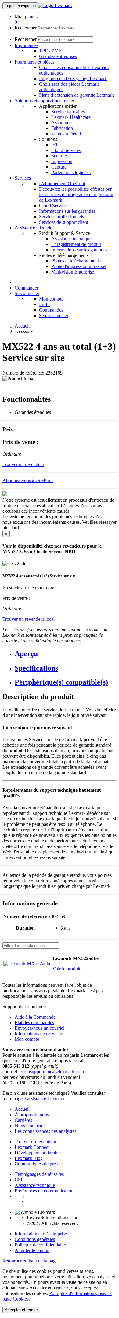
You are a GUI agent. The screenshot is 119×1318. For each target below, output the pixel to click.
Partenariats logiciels (71, 172)
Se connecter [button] (27, 293)
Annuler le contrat (32, 1250)
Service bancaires (68, 111)
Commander (26, 287)
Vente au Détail (66, 133)
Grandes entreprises (58, 56)
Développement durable (38, 1152)
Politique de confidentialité (40, 1244)
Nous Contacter (30, 1125)
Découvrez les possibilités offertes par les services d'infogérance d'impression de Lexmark (76, 194)
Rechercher (26, 27)
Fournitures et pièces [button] (34, 61)
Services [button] (23, 178)
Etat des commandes (34, 1022)
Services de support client (63, 222)
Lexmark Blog (29, 1158)
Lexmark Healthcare (71, 117)
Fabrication (62, 128)
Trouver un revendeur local (28, 619)
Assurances (62, 122)
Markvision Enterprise (72, 271)
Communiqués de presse (38, 1163)
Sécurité (59, 155)
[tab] (66, 654)
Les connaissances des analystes (45, 1131)
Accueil (22, 326)
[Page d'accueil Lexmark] (55, 5)
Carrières (23, 1120)
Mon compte (51, 298)
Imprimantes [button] (26, 45)
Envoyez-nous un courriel (39, 1028)
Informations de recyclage (39, 1033)
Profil (44, 304)
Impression (61, 161)
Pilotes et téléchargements (76, 260)
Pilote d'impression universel (78, 266)
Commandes (51, 310)
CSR (19, 1179)
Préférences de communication (44, 1190)
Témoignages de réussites (39, 1174)
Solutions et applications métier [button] (44, 100)
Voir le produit (66, 968)
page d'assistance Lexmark (39, 1098)
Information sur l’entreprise (41, 1233)
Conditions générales (35, 1239)
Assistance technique (71, 238)
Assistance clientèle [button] (33, 227)
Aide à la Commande (35, 1017)
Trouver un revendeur (35, 1141)
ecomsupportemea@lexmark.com (52, 1071)
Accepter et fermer (21, 1310)
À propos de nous (32, 1114)
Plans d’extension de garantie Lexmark (76, 95)
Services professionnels (61, 216)
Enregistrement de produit (76, 244)
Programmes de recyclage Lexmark (73, 78)
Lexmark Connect (32, 1147)
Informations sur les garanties (67, 211)
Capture (59, 166)
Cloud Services (66, 150)
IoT (54, 144)
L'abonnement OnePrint (62, 183)
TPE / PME (50, 50)
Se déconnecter (53, 315)
